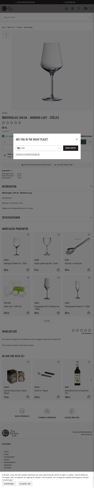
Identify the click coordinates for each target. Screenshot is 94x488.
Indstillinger (9, 484)
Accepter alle (25, 484)
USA (23, 148)
